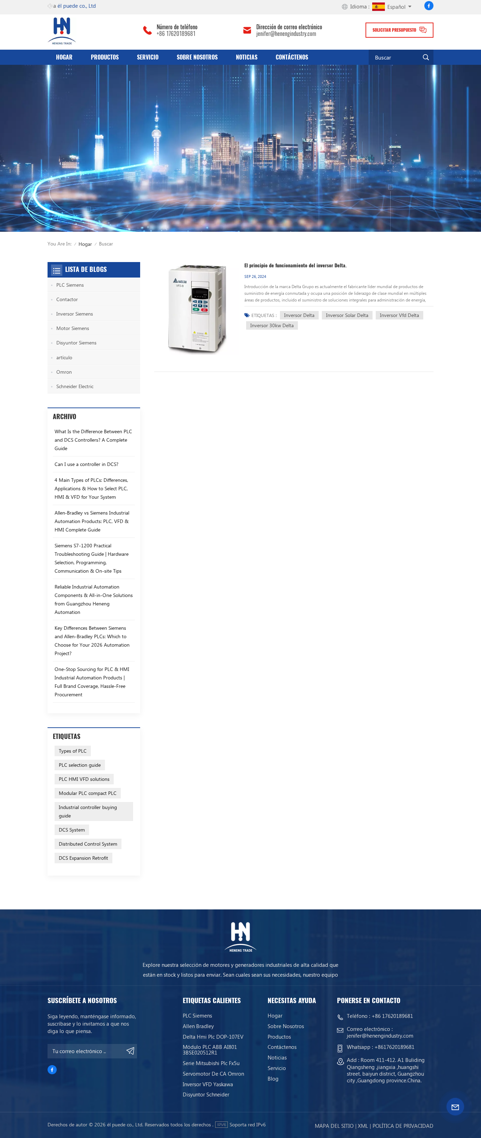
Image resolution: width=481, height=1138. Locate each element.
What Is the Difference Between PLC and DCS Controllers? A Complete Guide (93, 440)
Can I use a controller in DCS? (86, 464)
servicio (147, 57)
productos (105, 57)
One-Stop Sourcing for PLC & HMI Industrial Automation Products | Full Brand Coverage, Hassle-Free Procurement (92, 682)
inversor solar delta (347, 315)
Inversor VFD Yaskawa (208, 1084)
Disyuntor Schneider (206, 1094)
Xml (363, 1125)
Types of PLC (73, 750)
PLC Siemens (70, 284)
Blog (273, 1078)
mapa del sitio (334, 1125)
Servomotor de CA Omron (213, 1073)
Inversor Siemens (74, 313)
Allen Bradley (198, 1026)
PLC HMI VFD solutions (84, 779)
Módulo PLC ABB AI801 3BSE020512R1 (210, 1049)
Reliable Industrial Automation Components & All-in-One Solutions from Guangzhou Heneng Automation (94, 599)
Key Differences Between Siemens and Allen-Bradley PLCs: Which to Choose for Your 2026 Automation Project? (92, 640)
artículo (64, 357)
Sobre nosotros (197, 57)
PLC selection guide (80, 764)
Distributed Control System (88, 843)
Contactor (67, 299)
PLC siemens (197, 1015)
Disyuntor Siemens (76, 342)
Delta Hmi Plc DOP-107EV (213, 1036)
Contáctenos (292, 57)
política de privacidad (403, 1125)
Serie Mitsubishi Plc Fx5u (211, 1063)
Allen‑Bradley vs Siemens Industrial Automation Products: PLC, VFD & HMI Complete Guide (92, 521)
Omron (64, 371)
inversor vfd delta (399, 315)
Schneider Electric (74, 386)
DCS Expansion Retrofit (83, 857)
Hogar (64, 57)
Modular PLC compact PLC (88, 793)
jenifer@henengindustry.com (286, 34)
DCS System (72, 829)
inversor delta (299, 315)
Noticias (246, 57)
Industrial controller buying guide (88, 811)
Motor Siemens (72, 328)
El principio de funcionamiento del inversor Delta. (295, 265)
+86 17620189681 (176, 34)
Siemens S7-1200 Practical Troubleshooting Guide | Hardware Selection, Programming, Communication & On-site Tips (92, 558)
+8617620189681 (394, 1046)
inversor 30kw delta (272, 325)
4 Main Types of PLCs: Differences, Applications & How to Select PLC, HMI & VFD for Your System (91, 488)
